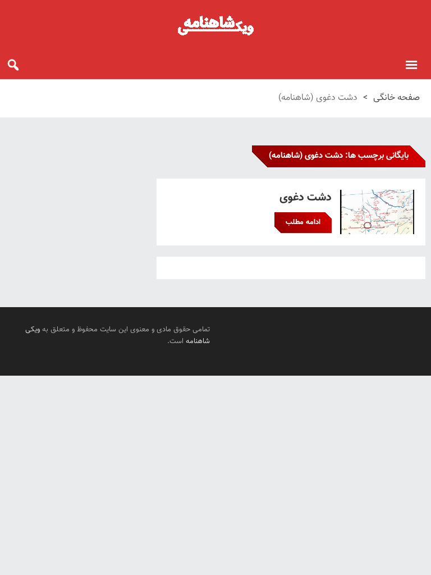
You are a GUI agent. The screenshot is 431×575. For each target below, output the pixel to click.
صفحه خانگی (396, 98)
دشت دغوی (305, 198)
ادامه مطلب (303, 222)
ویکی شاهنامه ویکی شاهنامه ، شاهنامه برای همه (215, 25)
